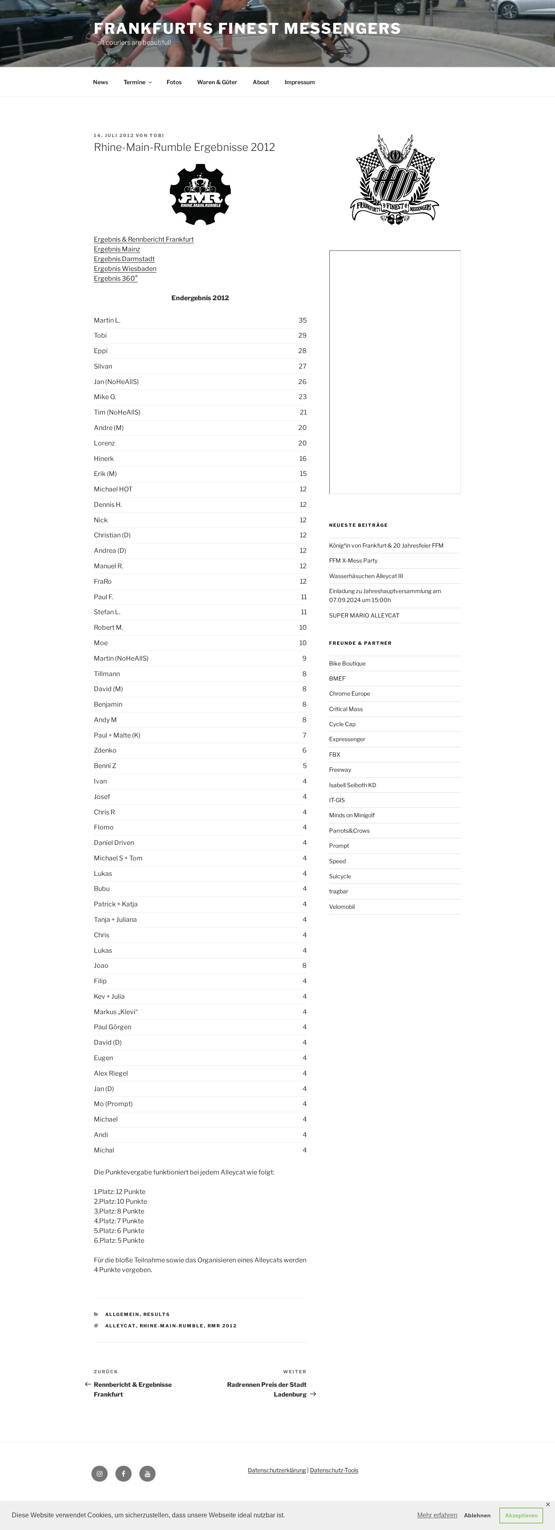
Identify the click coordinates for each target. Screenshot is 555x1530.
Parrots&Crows (349, 830)
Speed (337, 861)
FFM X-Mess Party (353, 560)
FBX (334, 754)
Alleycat (120, 1326)
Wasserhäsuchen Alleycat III (366, 575)
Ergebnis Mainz (117, 249)
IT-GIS (337, 800)
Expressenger (347, 739)
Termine (134, 82)
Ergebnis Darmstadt (124, 259)
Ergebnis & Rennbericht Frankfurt (144, 239)
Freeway (340, 769)
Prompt (339, 845)
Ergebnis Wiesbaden (125, 269)
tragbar (338, 891)
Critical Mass (346, 708)
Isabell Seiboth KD (352, 784)
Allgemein (122, 1314)
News (100, 82)
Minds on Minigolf (352, 815)
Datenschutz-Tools (334, 1470)
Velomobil (342, 906)
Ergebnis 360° (116, 278)
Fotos (174, 82)
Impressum (300, 82)
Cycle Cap (342, 723)
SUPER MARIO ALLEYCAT (364, 615)
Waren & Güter (217, 82)
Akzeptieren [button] (521, 1515)
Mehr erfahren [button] (437, 1515)
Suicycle (340, 876)
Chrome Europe (349, 693)
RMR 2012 (222, 1326)
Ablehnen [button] (477, 1515)
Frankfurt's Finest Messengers (248, 28)
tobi (157, 135)
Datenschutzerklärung (277, 1470)
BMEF (337, 678)
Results (157, 1314)
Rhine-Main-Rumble (172, 1326)
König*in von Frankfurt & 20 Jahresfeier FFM (386, 545)
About (261, 82)
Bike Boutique (347, 663)
